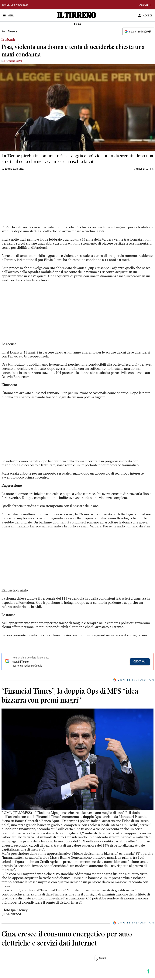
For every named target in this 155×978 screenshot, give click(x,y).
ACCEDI (147, 16)
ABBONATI (145, 5)
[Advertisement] (30, 200)
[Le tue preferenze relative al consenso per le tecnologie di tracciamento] (148, 971)
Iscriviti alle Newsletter (15, 5)
